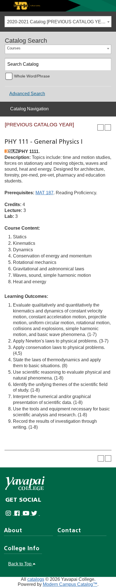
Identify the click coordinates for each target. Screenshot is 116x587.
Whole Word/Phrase (32, 76)
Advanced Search (27, 93)
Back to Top (20, 563)
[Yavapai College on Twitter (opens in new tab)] (35, 513)
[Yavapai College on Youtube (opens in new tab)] (27, 513)
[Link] (58, 5)
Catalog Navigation (29, 108)
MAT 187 (44, 192)
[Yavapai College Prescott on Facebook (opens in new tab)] (18, 513)
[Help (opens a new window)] (108, 127)
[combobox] (58, 21)
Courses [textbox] (14, 48)
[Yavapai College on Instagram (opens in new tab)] (9, 513)
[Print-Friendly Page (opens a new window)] (100, 127)
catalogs (35, 579)
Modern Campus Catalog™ (70, 584)
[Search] (105, 64)
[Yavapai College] (24, 483)
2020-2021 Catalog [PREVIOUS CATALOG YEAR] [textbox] (58, 21)
